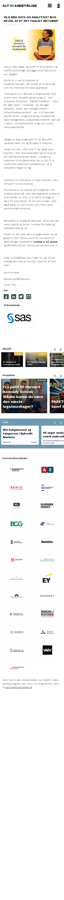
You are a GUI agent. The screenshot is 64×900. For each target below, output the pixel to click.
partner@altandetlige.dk (18, 687)
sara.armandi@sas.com (17, 278)
